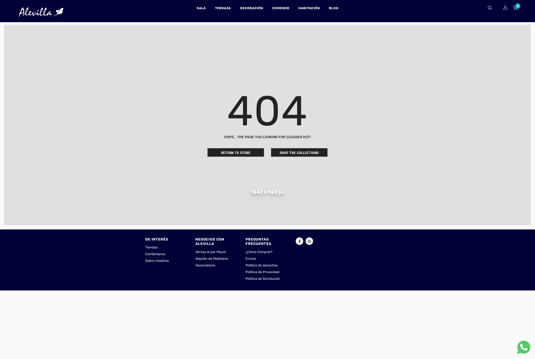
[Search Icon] (492, 7)
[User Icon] (505, 7)
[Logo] (41, 12)
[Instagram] (309, 241)
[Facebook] (299, 241)
